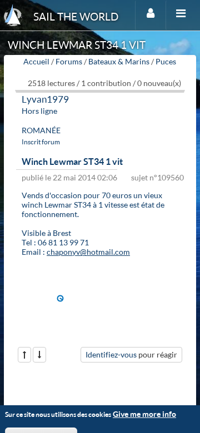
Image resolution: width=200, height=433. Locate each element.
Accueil (36, 61)
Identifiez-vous (111, 354)
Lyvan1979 (45, 99)
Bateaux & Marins (118, 61)
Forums (69, 61)
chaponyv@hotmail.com (88, 251)
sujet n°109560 (157, 177)
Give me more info (144, 414)
